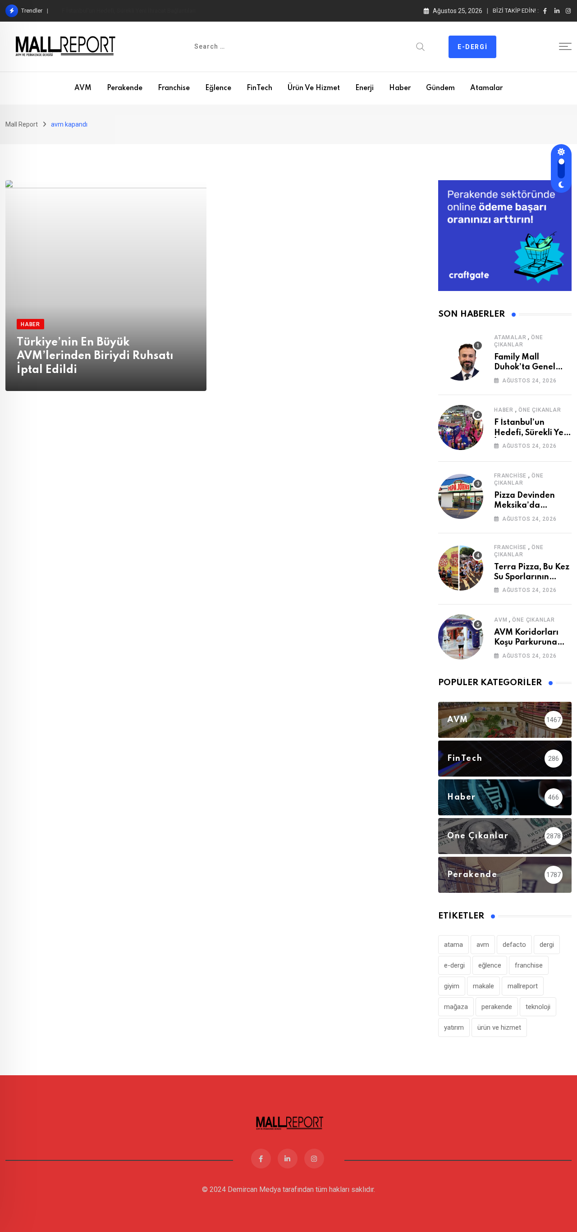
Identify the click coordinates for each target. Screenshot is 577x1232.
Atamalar (486, 88)
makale (483, 986)
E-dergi (472, 46)
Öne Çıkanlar (539, 410)
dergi (547, 945)
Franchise (174, 88)
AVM (83, 88)
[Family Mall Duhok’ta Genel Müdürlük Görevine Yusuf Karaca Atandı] (460, 358)
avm (482, 945)
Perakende (124, 88)
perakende (496, 1007)
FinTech (259, 88)
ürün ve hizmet (499, 1027)
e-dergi (454, 965)
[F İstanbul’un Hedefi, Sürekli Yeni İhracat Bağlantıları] (460, 427)
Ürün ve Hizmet (314, 88)
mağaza (456, 1007)
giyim (451, 986)
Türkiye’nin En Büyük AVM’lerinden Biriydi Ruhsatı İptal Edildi (95, 356)
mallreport (523, 986)
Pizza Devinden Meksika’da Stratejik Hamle (525, 505)
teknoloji (538, 1007)
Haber (400, 88)
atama (453, 945)
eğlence (489, 965)
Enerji (364, 88)
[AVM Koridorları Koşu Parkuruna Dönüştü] (460, 636)
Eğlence (218, 88)
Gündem (440, 88)
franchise (529, 965)
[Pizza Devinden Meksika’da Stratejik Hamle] (460, 496)
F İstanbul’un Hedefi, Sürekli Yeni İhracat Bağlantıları (129, 10)
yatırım (454, 1027)
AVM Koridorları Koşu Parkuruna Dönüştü (526, 642)
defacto (514, 945)
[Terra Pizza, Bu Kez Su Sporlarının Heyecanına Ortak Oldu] (460, 568)
